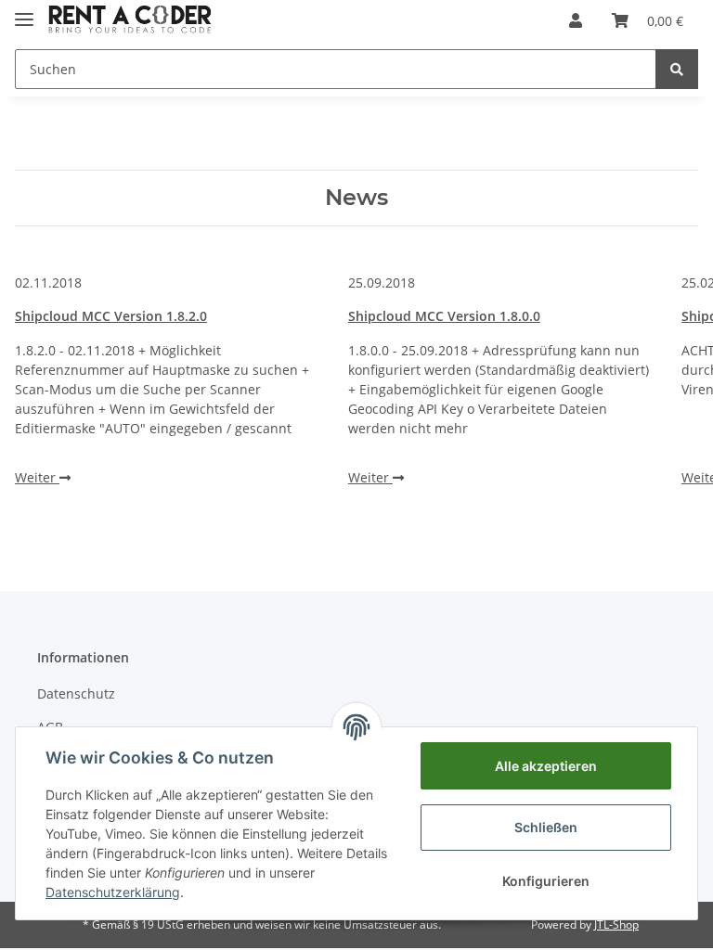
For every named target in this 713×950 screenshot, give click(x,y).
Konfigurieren (546, 881)
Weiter (37, 477)
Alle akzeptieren (546, 766)
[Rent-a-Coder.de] (131, 21)
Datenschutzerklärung (112, 892)
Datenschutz (76, 693)
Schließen (545, 827)
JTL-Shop (616, 924)
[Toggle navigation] (24, 11)
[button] (575, 20)
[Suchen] (676, 69)
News (356, 198)
